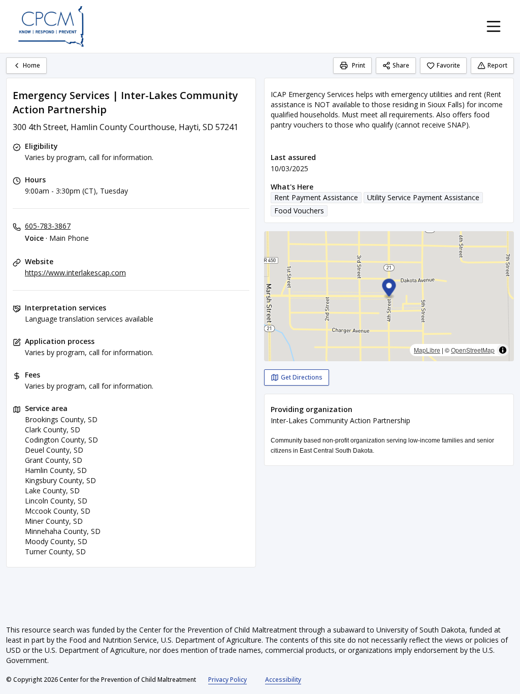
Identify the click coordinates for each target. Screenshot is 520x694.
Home (31, 65)
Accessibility (283, 679)
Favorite (448, 65)
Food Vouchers (299, 210)
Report (497, 65)
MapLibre (427, 349)
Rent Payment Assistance (316, 197)
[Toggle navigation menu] (493, 26)
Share (401, 65)
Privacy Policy (227, 679)
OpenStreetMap (473, 349)
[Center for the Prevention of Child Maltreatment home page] (51, 26)
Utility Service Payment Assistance (423, 197)
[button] (389, 289)
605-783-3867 (48, 226)
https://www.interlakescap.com (75, 272)
